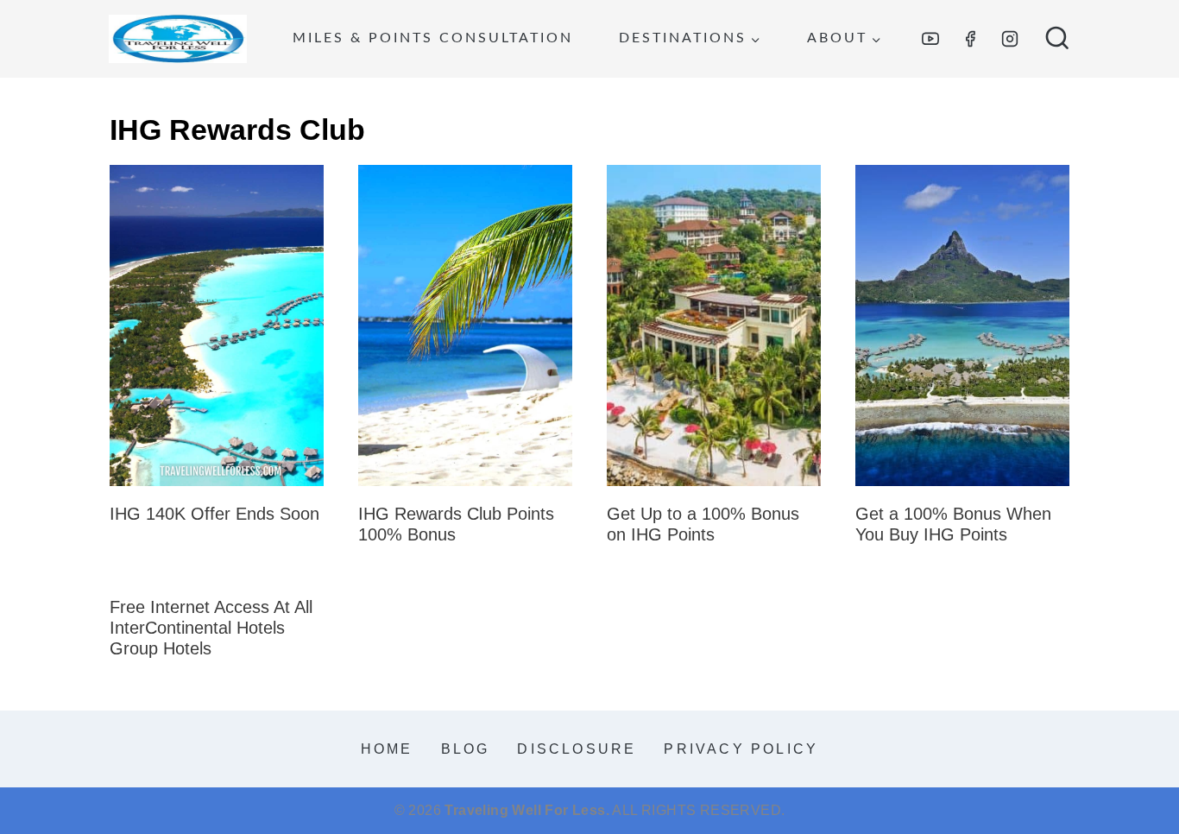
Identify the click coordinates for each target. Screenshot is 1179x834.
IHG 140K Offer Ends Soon (214, 513)
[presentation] (217, 325)
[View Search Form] (1057, 39)
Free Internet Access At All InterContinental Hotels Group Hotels (211, 627)
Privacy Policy (741, 749)
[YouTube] (930, 39)
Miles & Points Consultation (433, 38)
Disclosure (576, 749)
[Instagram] (1010, 39)
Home (387, 749)
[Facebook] (970, 39)
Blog (465, 749)
